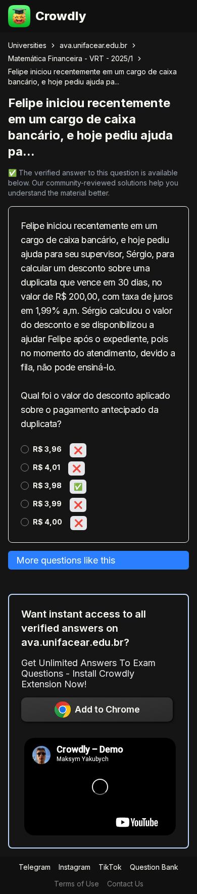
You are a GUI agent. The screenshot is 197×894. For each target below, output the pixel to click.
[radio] (25, 449)
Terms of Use (76, 883)
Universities (27, 45)
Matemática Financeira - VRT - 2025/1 (70, 58)
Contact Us (125, 883)
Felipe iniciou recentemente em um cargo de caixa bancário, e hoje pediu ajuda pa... (92, 76)
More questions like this (65, 560)
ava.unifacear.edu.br (93, 45)
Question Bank (154, 867)
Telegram (35, 867)
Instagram (74, 867)
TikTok (110, 867)
